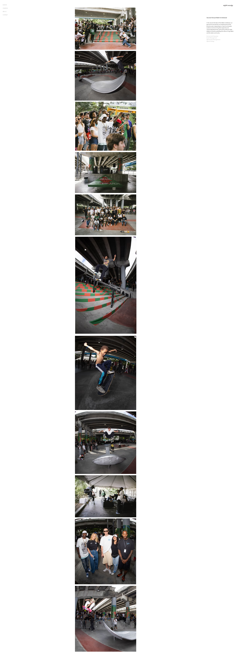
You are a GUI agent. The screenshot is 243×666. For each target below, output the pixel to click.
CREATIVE (5, 8)
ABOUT (5, 11)
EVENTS (5, 5)
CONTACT (5, 15)
